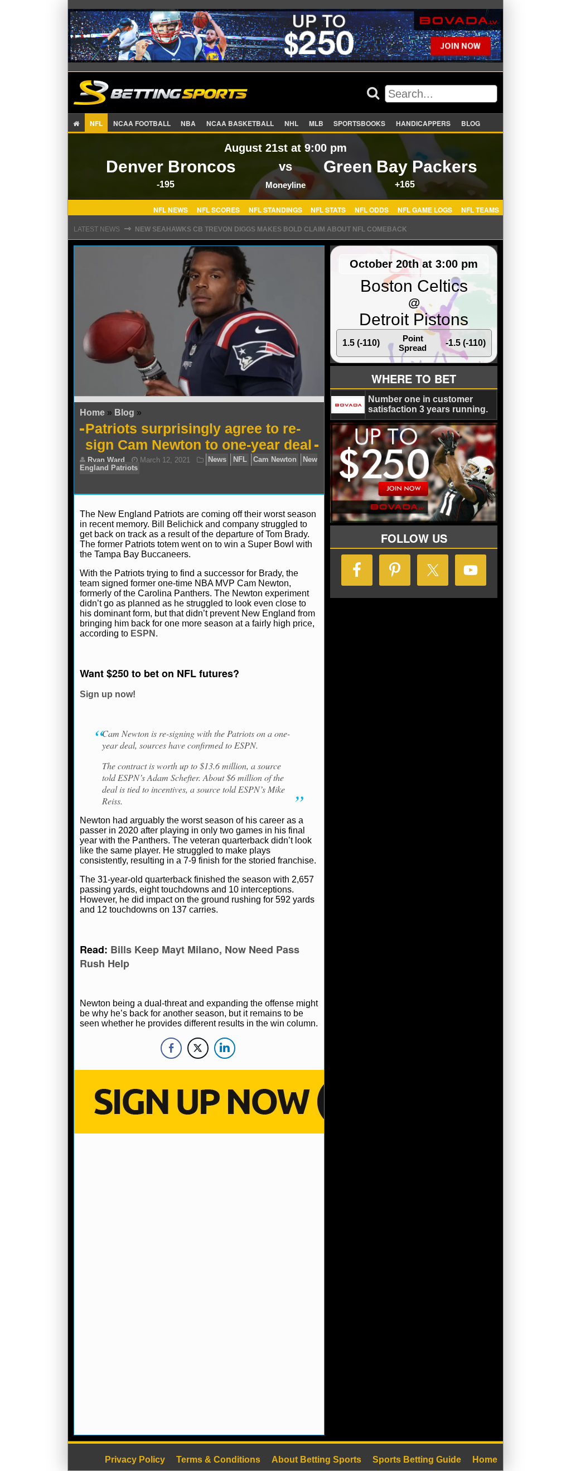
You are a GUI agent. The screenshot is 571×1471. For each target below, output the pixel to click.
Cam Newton (275, 460)
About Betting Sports (316, 1459)
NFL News (170, 209)
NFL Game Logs (425, 209)
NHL (291, 123)
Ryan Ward (106, 460)
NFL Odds (372, 209)
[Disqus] (199, 1283)
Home (92, 412)
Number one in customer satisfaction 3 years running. (428, 404)
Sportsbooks (359, 123)
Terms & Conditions (218, 1459)
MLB (316, 123)
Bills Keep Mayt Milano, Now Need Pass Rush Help (189, 956)
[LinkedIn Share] (224, 1048)
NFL (96, 123)
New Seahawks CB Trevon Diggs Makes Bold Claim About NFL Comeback (271, 229)
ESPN (143, 633)
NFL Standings (275, 209)
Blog (470, 123)
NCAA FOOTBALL (142, 123)
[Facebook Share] (171, 1048)
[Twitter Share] (198, 1048)
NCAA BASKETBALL (240, 123)
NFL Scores (218, 209)
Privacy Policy (135, 1459)
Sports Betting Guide (416, 1459)
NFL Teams (480, 209)
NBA (188, 123)
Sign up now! (108, 694)
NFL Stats (328, 209)
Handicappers (423, 123)
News (217, 460)
